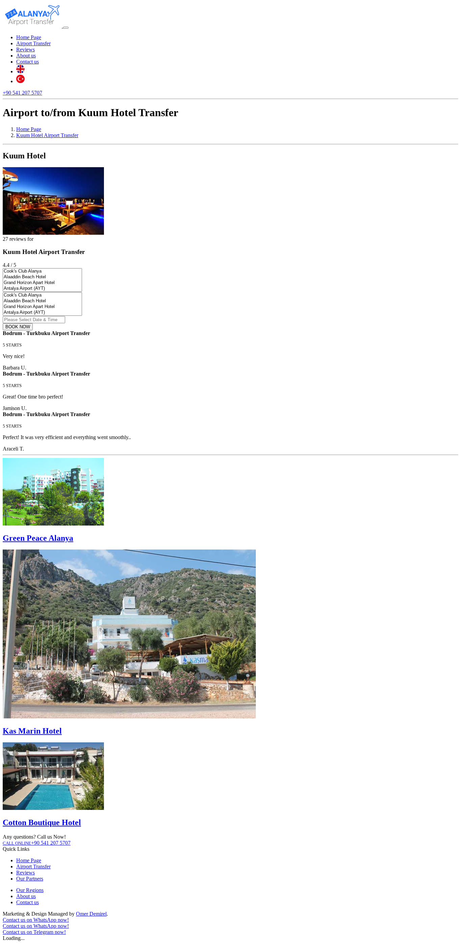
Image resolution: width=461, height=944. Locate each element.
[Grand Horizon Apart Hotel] (42, 283)
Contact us (27, 62)
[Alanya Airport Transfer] (33, 26)
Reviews (25, 49)
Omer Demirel (91, 914)
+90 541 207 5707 (22, 93)
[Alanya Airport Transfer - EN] (20, 71)
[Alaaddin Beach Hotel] (42, 277)
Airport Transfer (33, 43)
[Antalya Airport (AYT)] (42, 288)
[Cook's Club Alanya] (42, 271)
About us (26, 55)
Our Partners (29, 879)
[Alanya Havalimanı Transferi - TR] (20, 81)
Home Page (28, 37)
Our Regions (30, 890)
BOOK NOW (17, 326)
